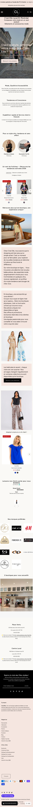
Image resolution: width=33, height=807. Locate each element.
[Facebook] (10, 692)
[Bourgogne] (16, 472)
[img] (16, 483)
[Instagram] (19, 692)
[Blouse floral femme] (9, 186)
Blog (2, 734)
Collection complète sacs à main (19, 172)
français (6, 776)
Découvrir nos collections (12, 380)
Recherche (3, 748)
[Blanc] (18, 472)
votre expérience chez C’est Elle (23, 635)
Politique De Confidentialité (7, 756)
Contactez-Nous (5, 750)
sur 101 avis (15, 484)
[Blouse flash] (24, 186)
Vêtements (3, 725)
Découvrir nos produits (10, 61)
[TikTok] (22, 692)
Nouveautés (4, 722)
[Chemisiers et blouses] (9, 146)
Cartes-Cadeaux (5, 730)
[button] (15, 506)
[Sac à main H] (16, 449)
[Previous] (2, 149)
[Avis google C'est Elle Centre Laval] (3, 660)
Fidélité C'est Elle (5, 738)
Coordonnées (22, 803)
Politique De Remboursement (8, 752)
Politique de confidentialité (18, 801)
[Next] (30, 149)
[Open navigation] (6, 12)
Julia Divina (8, 172)
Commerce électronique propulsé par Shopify (20, 799)
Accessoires (4, 726)
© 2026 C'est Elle (5, 799)
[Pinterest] (16, 692)
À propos (3, 732)
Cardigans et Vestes (16, 175)
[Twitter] (13, 692)
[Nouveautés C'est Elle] (24, 146)
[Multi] (9, 202)
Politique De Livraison (6, 754)
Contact (3, 736)
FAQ (2, 758)
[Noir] (24, 202)
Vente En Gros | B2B (5, 740)
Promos (3, 728)
